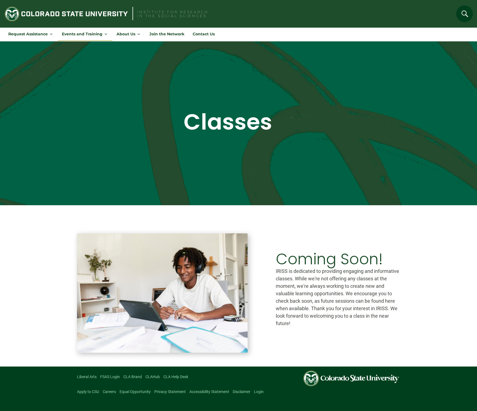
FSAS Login (110, 377)
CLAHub (152, 377)
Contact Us (204, 33)
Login (259, 391)
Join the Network (166, 33)
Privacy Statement (170, 391)
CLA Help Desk (175, 377)
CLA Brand (132, 377)
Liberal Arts (87, 377)
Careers (109, 391)
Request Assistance (28, 33)
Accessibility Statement (209, 391)
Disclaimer (241, 391)
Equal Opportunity (135, 391)
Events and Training (82, 33)
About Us (125, 33)
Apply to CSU (88, 391)
